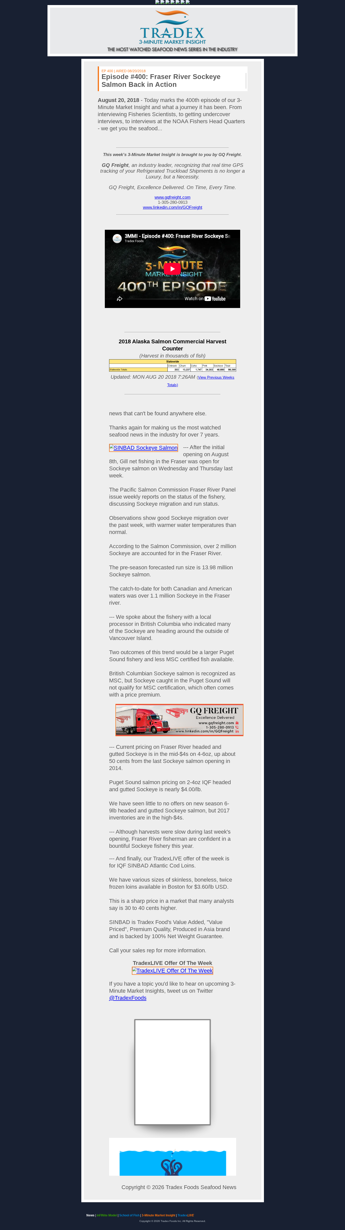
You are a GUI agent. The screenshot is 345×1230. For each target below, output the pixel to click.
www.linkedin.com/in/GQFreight (172, 207)
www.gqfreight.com (172, 197)
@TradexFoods (127, 998)
